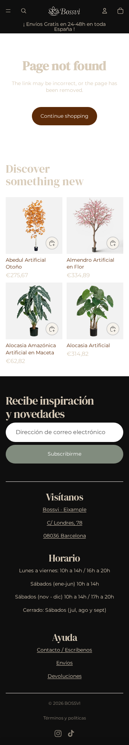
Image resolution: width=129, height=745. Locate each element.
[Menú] (8, 11)
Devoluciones (65, 676)
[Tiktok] (71, 733)
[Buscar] (24, 11)
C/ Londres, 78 (64, 523)
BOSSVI (72, 703)
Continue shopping (64, 116)
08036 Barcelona (64, 535)
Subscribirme (64, 454)
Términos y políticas (64, 718)
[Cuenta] (105, 11)
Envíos (64, 663)
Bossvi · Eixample (64, 509)
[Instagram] (58, 733)
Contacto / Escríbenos (64, 650)
